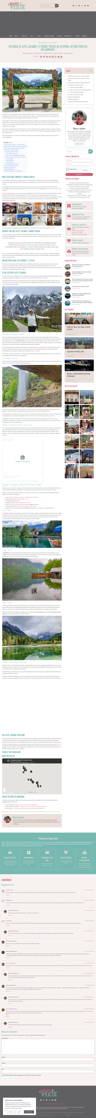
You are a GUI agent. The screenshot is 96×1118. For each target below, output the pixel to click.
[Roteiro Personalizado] (69, 251)
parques (53, 811)
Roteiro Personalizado (80, 248)
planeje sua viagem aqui (74, 97)
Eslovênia (42, 42)
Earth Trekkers (36, 351)
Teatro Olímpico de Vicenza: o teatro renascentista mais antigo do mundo (82, 279)
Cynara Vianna (9, 963)
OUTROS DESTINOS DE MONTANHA (78, 101)
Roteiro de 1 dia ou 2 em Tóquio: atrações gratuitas (81, 265)
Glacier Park (13, 508)
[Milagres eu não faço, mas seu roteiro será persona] (72, 456)
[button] (41, 57)
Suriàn (7, 920)
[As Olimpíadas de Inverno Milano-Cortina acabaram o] (72, 412)
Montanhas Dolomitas (50, 130)
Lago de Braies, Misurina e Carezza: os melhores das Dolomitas (22, 497)
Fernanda (8, 890)
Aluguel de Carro (78, 214)
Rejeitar (19, 1111)
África (15, 36)
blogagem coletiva (8, 811)
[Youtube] (85, 5)
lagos (38, 811)
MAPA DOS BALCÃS (73, 99)
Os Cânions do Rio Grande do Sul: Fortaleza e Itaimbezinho (29, 808)
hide (10, 142)
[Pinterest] (79, 5)
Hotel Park (55, 188)
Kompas (48, 188)
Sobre (39, 1104)
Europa (39, 36)
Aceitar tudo (29, 1111)
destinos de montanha (19, 811)
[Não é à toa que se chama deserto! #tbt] (87, 471)
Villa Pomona (30, 188)
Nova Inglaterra (41, 508)
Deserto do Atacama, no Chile (22, 502)
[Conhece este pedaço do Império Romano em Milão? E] (72, 471)
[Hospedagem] (69, 206)
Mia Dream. (52, 228)
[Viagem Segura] (69, 241)
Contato (77, 36)
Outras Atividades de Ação (77, 92)
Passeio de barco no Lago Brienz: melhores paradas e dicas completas (82, 301)
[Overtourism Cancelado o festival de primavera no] (72, 427)
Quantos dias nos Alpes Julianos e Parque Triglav (78, 79)
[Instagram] (76, 5)
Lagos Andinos (9, 504)
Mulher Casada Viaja (45, 811)
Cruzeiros (59, 36)
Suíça (18, 500)
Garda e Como (24, 499)
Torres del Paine (25, 504)
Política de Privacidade (50, 1104)
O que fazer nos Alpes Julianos (75, 85)
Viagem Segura (77, 240)
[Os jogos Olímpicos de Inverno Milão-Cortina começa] (72, 442)
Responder (8, 894)
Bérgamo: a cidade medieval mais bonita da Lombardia (81, 294)
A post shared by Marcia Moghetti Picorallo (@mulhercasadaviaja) (22, 481)
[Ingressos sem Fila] (69, 229)
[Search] (57, 5)
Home (10, 36)
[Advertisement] (48, 22)
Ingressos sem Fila (79, 224)
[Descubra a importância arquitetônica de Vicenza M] (87, 397)
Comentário (5, 1038)
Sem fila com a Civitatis (78, 230)
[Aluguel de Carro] (69, 216)
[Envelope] (88, 5)
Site (3, 1069)
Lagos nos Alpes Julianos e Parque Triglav (80, 89)
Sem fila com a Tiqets (77, 232)
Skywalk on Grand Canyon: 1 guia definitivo (26, 804)
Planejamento (67, 36)
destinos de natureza (30, 811)
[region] (19, 1106)
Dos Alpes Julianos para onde (75, 94)
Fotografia (84, 36)
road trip (58, 811)
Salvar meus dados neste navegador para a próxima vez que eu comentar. (22, 1075)
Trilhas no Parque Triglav (76, 87)
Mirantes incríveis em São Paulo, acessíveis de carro (33, 806)
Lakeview (39, 228)
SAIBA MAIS (79, 144)
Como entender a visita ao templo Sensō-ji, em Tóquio (81, 272)
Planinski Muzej (52, 418)
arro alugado (55, 236)
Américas (24, 36)
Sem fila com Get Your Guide (79, 234)
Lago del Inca (16, 504)
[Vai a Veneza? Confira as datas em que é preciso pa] (87, 442)
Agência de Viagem (49, 36)
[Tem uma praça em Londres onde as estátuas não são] (87, 456)
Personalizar (10, 1111)
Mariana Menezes (10, 1008)
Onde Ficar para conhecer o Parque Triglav (79, 76)
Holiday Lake (11, 193)
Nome (3, 1057)
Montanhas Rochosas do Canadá (27, 506)
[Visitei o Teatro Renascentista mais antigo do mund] (72, 397)
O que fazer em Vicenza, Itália (80, 286)
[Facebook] (73, 5)
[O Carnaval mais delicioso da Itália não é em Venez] (87, 412)
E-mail (3, 1063)
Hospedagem (76, 204)
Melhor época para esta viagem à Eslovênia (79, 82)
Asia (32, 36)
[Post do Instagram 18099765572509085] (87, 427)
